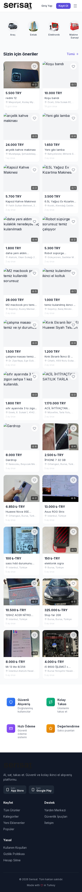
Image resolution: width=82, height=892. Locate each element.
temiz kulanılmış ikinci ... (60, 304)
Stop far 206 (53, 615)
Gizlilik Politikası (14, 854)
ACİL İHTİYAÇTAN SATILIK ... (56, 408)
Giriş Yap (46, 5)
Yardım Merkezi (55, 810)
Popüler (8, 829)
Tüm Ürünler (11, 810)
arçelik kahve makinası (21, 149)
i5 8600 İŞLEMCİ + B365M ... (56, 666)
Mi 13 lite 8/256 (15, 666)
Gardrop (11, 460)
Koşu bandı (52, 98)
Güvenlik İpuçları (55, 816)
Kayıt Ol (63, 5)
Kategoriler (11, 816)
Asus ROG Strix (54, 511)
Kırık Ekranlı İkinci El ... (59, 356)
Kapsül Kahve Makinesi (21, 201)
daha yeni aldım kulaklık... (16, 253)
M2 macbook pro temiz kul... (21, 304)
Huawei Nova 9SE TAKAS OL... (17, 511)
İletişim (49, 823)
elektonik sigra (54, 563)
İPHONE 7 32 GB (55, 460)
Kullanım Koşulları (15, 847)
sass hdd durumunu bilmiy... (19, 563)
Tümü (71, 54)
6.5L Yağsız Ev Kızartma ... (60, 201)
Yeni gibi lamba (55, 149)
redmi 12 (11, 98)
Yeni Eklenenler (14, 823)
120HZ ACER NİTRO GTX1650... (18, 615)
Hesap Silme (12, 860)
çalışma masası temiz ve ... (20, 356)
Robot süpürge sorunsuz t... (54, 253)
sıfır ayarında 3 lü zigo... (21, 408)
